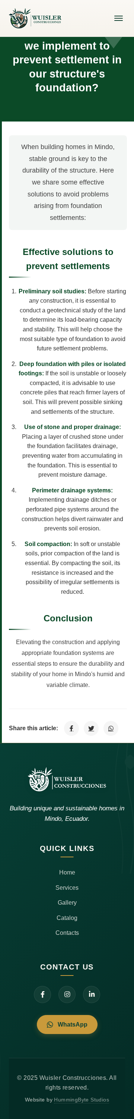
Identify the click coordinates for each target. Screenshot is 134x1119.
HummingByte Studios (81, 1100)
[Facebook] (42, 994)
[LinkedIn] (91, 994)
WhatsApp (72, 1024)
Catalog (67, 917)
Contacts (67, 932)
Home (67, 872)
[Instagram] (67, 994)
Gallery (67, 902)
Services (67, 887)
